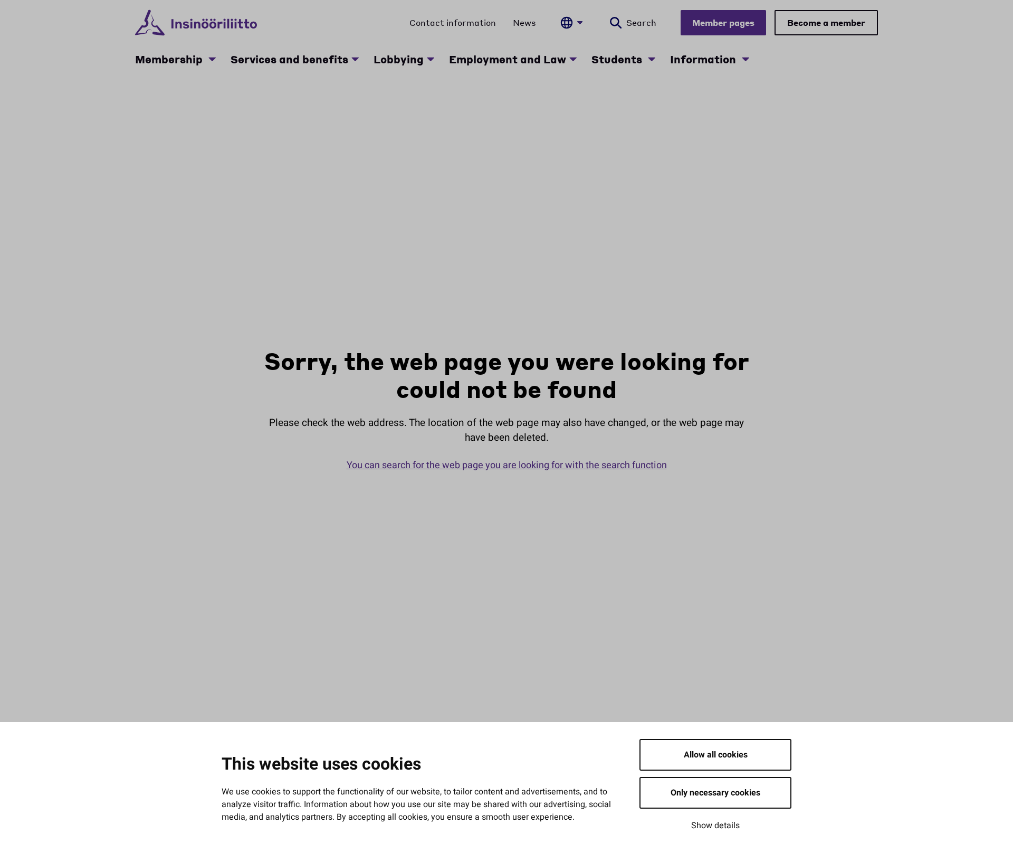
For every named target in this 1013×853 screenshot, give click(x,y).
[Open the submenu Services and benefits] (355, 59)
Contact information (452, 22)
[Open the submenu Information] (745, 59)
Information (704, 59)
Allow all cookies (716, 754)
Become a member (826, 22)
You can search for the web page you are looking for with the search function (507, 465)
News (524, 22)
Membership (170, 59)
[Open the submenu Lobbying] (430, 59)
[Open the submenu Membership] (212, 59)
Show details (715, 825)
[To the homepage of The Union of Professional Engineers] (196, 22)
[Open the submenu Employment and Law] (573, 59)
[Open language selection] (571, 23)
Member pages (723, 22)
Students (618, 59)
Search (641, 22)
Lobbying (399, 59)
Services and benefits (289, 59)
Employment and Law (507, 59)
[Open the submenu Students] (651, 59)
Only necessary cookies (715, 792)
